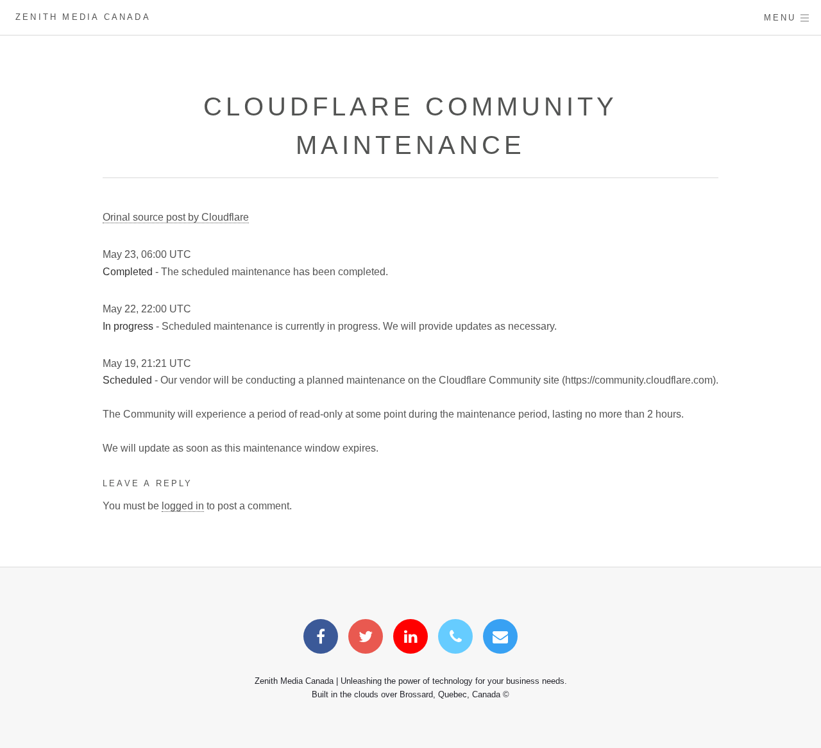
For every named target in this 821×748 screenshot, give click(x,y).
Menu (780, 17)
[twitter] (365, 638)
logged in (183, 505)
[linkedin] (410, 638)
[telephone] (455, 638)
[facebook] (320, 638)
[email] (500, 638)
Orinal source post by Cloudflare (176, 217)
